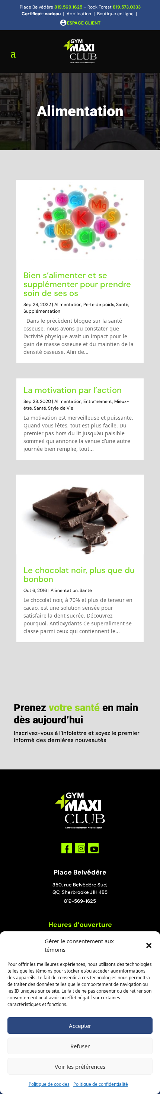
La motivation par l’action (72, 390)
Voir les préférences (80, 1066)
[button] (149, 945)
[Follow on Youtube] (93, 848)
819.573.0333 (127, 7)
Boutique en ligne (115, 14)
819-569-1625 (80, 901)
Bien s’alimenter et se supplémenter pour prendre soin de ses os (77, 284)
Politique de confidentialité (100, 1084)
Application (79, 14)
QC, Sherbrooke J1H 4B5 (80, 892)
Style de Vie (60, 408)
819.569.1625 (68, 7)
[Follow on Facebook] (66, 848)
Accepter (80, 1025)
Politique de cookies (49, 1084)
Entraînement (97, 401)
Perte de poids (98, 304)
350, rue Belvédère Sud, (80, 885)
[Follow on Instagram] (80, 848)
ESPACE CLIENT (83, 23)
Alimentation (67, 304)
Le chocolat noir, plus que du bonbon (79, 575)
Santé (122, 304)
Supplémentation (41, 311)
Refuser (80, 1046)
